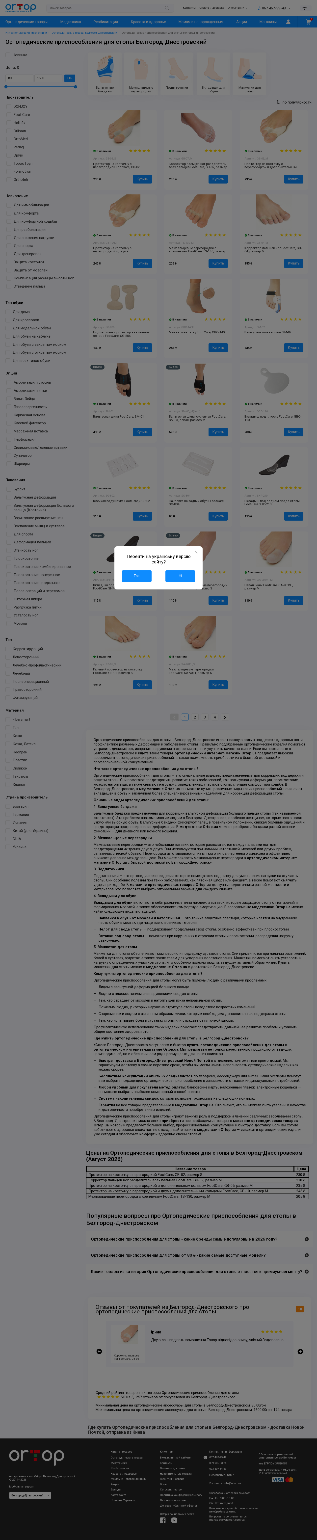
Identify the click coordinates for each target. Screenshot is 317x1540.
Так (137, 576)
